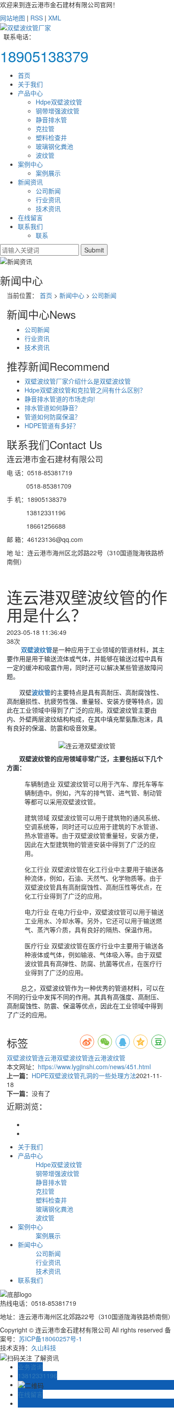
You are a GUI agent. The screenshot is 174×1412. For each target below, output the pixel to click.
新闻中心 (71, 295)
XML (54, 17)
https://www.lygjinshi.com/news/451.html (94, 1066)
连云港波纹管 (106, 1057)
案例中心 (30, 164)
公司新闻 (48, 190)
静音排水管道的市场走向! (60, 398)
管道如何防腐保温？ (53, 416)
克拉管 (45, 128)
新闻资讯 (30, 181)
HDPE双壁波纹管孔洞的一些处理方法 (84, 1075)
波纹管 (45, 155)
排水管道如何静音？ (53, 407)
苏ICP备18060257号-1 (50, 1338)
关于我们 (30, 84)
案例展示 (48, 172)
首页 (24, 75)
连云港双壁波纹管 (63, 1057)
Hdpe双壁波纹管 (59, 101)
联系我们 (30, 226)
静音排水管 (51, 119)
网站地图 (12, 17)
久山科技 (43, 1347)
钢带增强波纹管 (57, 110)
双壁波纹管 (22, 1057)
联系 (42, 235)
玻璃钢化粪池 (54, 146)
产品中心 (30, 92)
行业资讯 (48, 199)
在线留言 (30, 217)
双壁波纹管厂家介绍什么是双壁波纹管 (78, 381)
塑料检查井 (51, 137)
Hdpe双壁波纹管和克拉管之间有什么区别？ (85, 389)
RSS (36, 17)
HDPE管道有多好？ (52, 425)
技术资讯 (48, 208)
